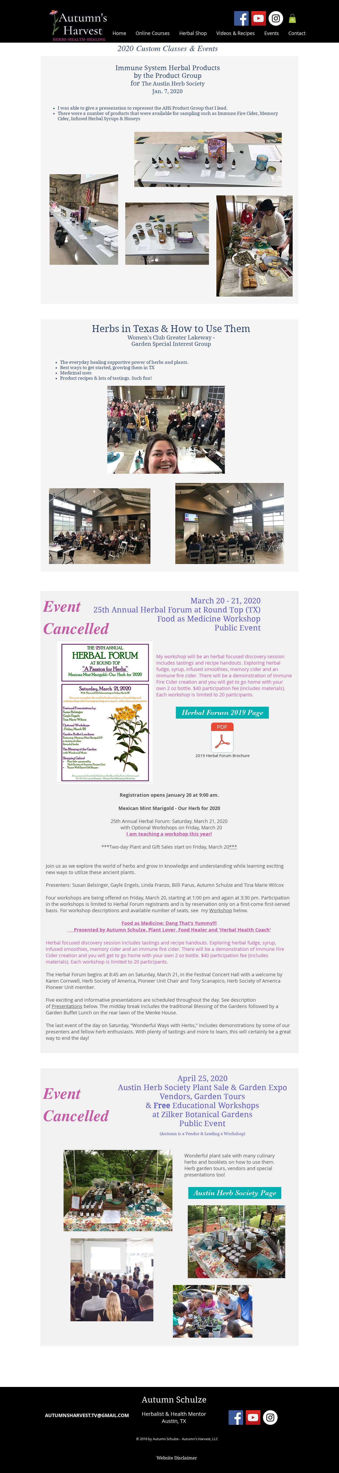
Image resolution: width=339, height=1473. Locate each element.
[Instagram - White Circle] (276, 18)
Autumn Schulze (174, 1400)
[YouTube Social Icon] (258, 18)
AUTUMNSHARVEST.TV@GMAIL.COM (87, 1415)
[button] (153, 31)
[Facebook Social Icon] (241, 18)
